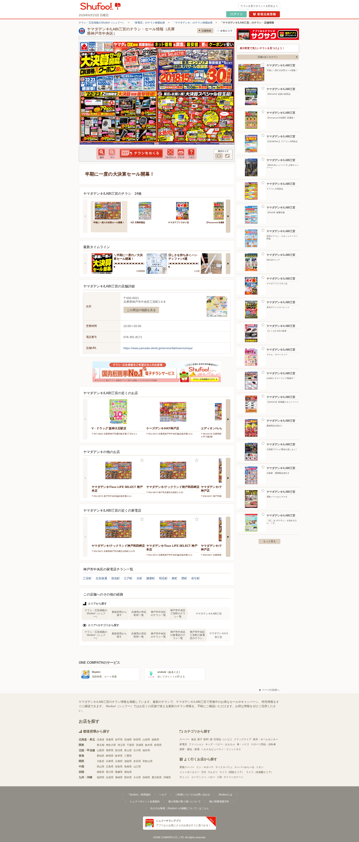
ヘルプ (163, 794)
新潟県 (119, 750)
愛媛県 (119, 772)
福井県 (146, 750)
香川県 (109, 772)
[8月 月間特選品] (146, 210)
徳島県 (100, 772)
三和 (219, 777)
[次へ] (228, 216)
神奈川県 (111, 745)
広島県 (109, 766)
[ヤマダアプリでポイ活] (183, 210)
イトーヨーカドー (189, 772)
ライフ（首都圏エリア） (259, 772)
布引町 (195, 578)
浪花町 (115, 578)
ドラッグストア (242, 739)
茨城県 (139, 745)
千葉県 (130, 745)
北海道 (100, 739)
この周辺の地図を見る (141, 310)
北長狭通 (101, 578)
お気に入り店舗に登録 (224, 30)
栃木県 (148, 745)
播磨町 (150, 578)
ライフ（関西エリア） (231, 772)
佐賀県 (109, 777)
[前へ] (85, 216)
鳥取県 (119, 766)
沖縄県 (167, 777)
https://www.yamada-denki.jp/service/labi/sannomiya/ (158, 348)
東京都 (100, 745)
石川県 (137, 750)
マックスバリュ (224, 767)
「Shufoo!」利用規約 (139, 794)
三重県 (128, 755)
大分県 (137, 777)
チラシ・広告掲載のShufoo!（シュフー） (102, 22)
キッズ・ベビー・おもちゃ (220, 744)
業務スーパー (187, 767)
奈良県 (137, 761)
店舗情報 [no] (205, 30)
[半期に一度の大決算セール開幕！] (109, 210)
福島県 (155, 739)
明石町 (163, 578)
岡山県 (100, 766)
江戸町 (128, 578)
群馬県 (158, 745)
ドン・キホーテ (205, 767)
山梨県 (100, 750)
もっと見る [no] (269, 541)
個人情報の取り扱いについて (184, 801)
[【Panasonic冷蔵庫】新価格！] (221, 210)
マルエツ (213, 772)
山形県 (146, 739)
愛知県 (100, 755)
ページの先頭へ (269, 689)
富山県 (128, 750)
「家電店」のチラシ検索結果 (149, 22)
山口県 (137, 766)
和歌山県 (147, 761)
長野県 (109, 750)
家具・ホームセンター (265, 739)
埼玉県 (121, 745)
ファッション (196, 744)
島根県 (128, 766)
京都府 (119, 761)
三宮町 (87, 578)
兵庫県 (109, 761)
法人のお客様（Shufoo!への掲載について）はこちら (179, 808)
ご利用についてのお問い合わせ (192, 794)
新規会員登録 (264, 14)
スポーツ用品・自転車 (263, 744)
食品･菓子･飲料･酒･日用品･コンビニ (211, 739)
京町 (139, 578)
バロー (211, 777)
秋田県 (137, 739)
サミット (184, 777)
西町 (184, 578)
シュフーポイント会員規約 (145, 801)
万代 (203, 772)
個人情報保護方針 (219, 801)
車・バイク (243, 744)
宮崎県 (146, 777)
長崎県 (119, 777)
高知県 (128, 772)
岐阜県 (119, 755)
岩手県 (119, 739)
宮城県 (128, 739)
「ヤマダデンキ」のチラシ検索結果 (193, 22)
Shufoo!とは (225, 794)
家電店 (183, 744)
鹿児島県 (157, 777)
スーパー (184, 739)
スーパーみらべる (244, 767)
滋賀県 (128, 761)
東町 (174, 578)
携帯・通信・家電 (189, 749)
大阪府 (100, 761)
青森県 (109, 739)
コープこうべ (198, 777)
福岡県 (100, 777)
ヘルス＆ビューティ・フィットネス (221, 749)
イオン (259, 767)
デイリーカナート (233, 777)
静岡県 (109, 755)
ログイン (236, 14)
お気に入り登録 (142, 460)
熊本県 (128, 777)
